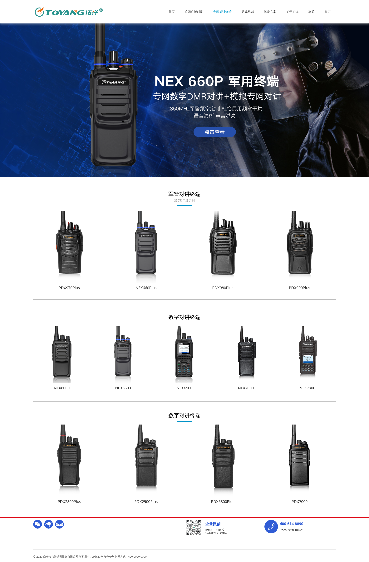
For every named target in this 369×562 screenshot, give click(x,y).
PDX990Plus (299, 287)
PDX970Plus (69, 287)
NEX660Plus (146, 287)
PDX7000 (300, 501)
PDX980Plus (223, 287)
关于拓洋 (292, 12)
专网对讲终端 (222, 12)
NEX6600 (123, 387)
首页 (172, 12)
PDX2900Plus (146, 501)
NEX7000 (246, 387)
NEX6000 (62, 387)
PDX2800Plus (69, 501)
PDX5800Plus (222, 501)
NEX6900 (184, 387)
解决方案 (270, 12)
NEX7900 (307, 387)
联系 (311, 12)
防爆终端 (248, 12)
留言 (328, 12)
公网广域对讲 (194, 12)
